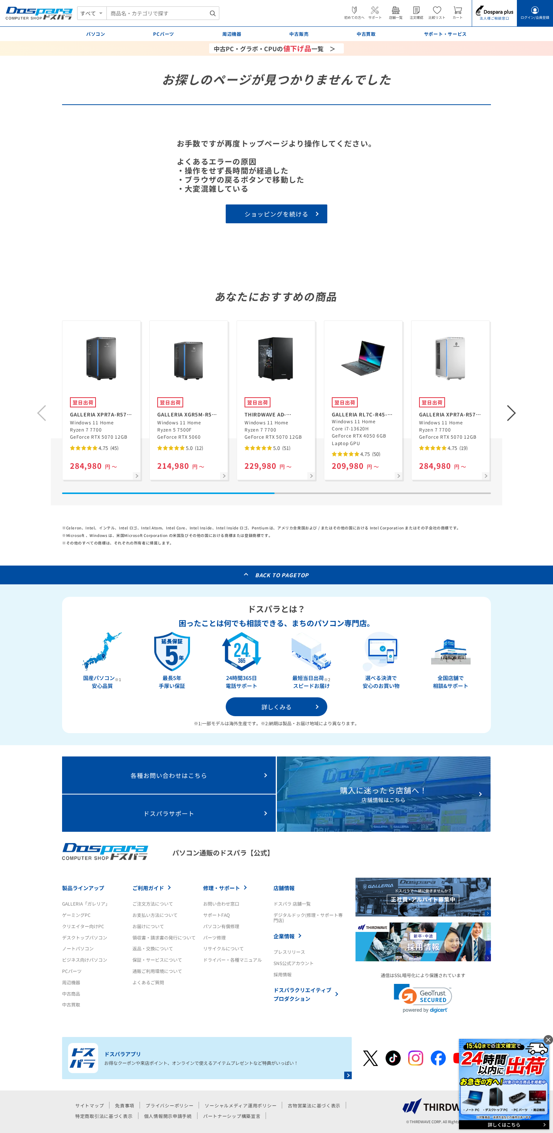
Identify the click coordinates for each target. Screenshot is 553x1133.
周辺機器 (71, 982)
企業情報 (284, 936)
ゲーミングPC (76, 915)
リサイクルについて (223, 948)
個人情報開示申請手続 (168, 1116)
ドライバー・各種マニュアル (232, 959)
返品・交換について (152, 948)
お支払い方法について (155, 915)
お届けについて (148, 926)
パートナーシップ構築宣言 (232, 1116)
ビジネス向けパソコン (84, 959)
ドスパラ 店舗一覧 (292, 903)
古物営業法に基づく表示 (314, 1105)
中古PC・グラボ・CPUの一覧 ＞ (275, 48)
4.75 (107, 447)
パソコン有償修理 (221, 926)
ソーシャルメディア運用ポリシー (240, 1105)
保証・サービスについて (157, 959)
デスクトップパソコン (84, 937)
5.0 (194, 447)
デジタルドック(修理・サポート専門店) (308, 917)
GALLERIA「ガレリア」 (86, 903)
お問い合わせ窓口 (221, 903)
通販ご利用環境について (157, 971)
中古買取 (71, 1004)
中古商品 (71, 993)
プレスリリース (289, 951)
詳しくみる (276, 706)
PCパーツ (72, 971)
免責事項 (124, 1105)
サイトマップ (89, 1105)
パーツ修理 (214, 937)
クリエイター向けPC (83, 926)
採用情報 (282, 974)
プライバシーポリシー (169, 1105)
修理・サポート (221, 888)
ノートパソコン (78, 948)
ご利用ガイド (148, 888)
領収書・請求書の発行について (164, 937)
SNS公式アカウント (293, 963)
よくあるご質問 (148, 982)
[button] (511, 413)
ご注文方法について (152, 903)
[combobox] (162, 13)
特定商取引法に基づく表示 (104, 1116)
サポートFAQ (216, 915)
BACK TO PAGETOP (282, 575)
